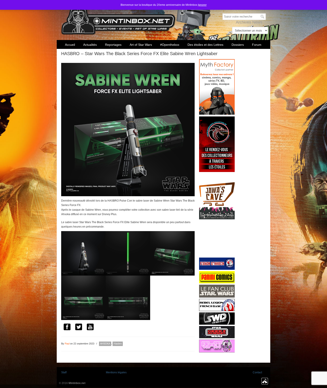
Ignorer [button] (202, 4)
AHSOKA (105, 343)
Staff (64, 372)
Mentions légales (116, 372)
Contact (257, 372)
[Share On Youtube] (90, 327)
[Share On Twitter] (78, 327)
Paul (67, 343)
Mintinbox (118, 18)
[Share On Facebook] (67, 327)
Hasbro (118, 343)
